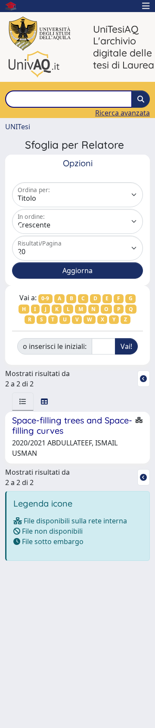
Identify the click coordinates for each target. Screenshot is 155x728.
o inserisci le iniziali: (55, 346)
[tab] (23, 401)
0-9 (45, 298)
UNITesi (17, 126)
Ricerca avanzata (122, 113)
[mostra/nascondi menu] (146, 6)
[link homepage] (14, 6)
